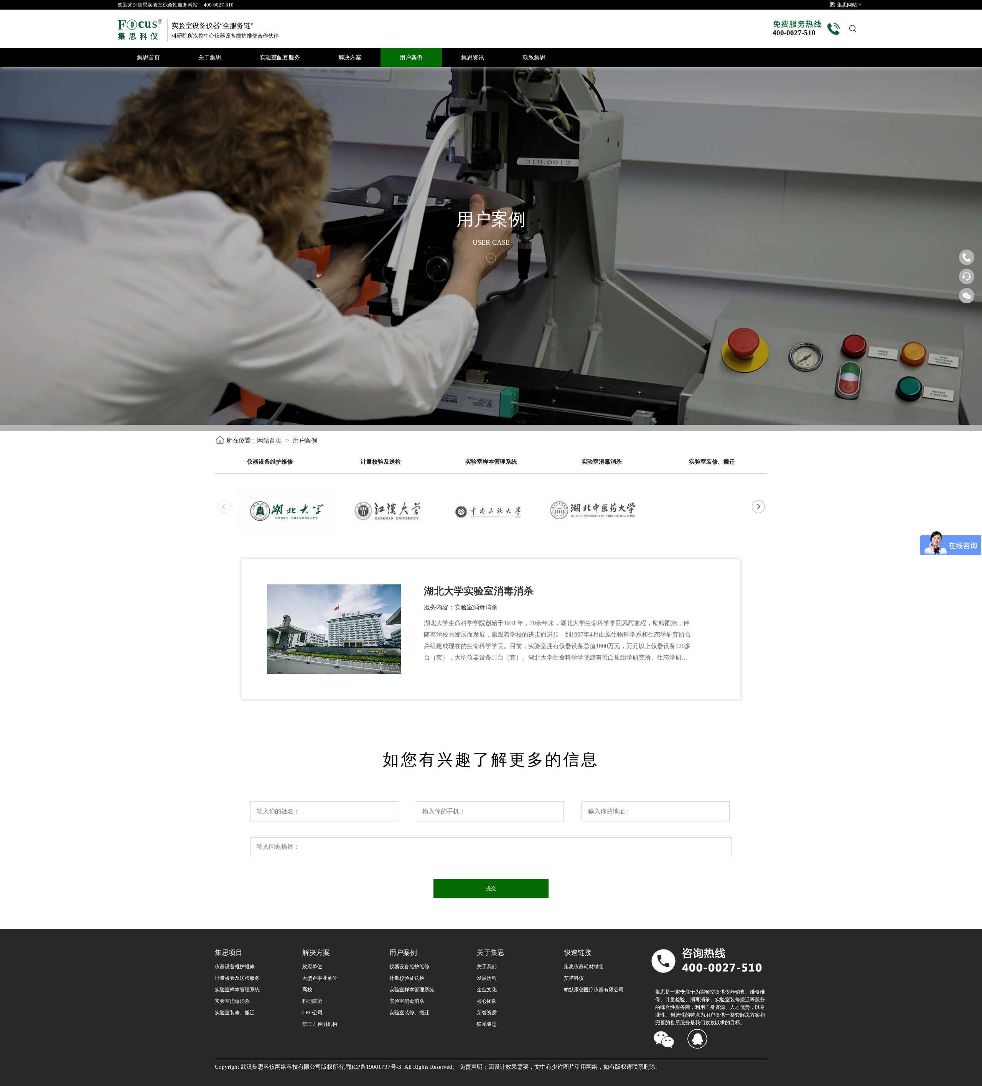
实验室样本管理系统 (491, 462)
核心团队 (487, 1001)
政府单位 (312, 966)
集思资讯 (472, 57)
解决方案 (349, 57)
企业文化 (487, 989)
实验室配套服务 (280, 57)
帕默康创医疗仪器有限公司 (594, 989)
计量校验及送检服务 (237, 978)
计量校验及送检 (381, 462)
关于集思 (209, 57)
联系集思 (533, 57)
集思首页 (148, 57)
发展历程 (487, 978)
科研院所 (312, 1001)
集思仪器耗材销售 (584, 966)
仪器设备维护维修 (270, 462)
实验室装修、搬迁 (712, 462)
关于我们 (487, 966)
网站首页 (269, 440)
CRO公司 (312, 1012)
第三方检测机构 (319, 1024)
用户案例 (411, 57)
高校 (307, 989)
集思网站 (847, 5)
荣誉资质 (487, 1012)
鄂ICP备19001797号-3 (373, 1067)
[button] (758, 506)
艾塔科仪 (574, 978)
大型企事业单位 (319, 978)
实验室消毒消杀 (602, 462)
